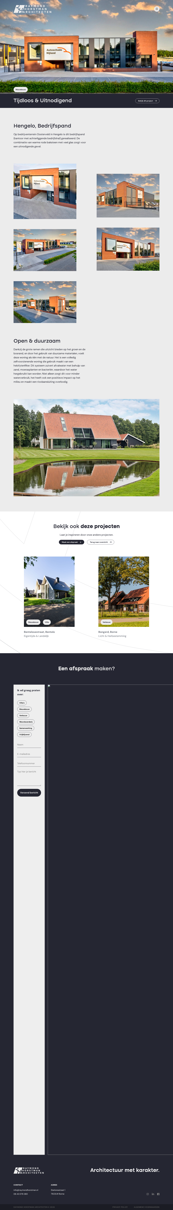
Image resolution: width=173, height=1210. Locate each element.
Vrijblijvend (24, 734)
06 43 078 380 (21, 1194)
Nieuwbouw (21, 89)
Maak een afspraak (70, 542)
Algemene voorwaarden (146, 1207)
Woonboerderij (25, 722)
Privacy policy (120, 1207)
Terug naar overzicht (99, 542)
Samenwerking (25, 728)
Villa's (21, 703)
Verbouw (106, 622)
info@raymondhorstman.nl (26, 1190)
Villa (47, 622)
